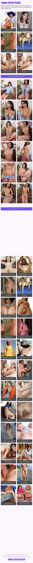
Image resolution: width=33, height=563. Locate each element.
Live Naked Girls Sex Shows (16, 76)
